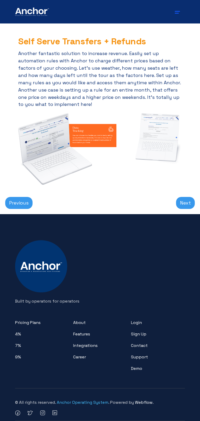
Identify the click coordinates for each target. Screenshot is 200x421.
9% (18, 357)
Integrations (85, 345)
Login (136, 322)
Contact (139, 345)
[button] (178, 11)
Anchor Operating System (82, 402)
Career (79, 357)
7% (18, 345)
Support (139, 357)
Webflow (144, 402)
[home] (32, 12)
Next (185, 203)
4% (18, 334)
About (79, 322)
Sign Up (138, 334)
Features (81, 334)
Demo (136, 368)
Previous (19, 203)
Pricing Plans (28, 322)
